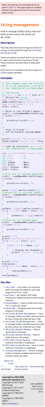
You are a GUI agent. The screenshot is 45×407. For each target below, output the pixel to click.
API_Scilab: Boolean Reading (18, 329)
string (23, 97)
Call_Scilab (10, 287)
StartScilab (10, 308)
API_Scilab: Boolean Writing (17, 334)
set (31, 146)
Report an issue (8, 362)
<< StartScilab (6, 368)
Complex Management (15, 350)
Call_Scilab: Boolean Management (20, 313)
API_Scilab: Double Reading (17, 340)
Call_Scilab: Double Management (20, 321)
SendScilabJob (11, 303)
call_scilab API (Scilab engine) (21, 368)
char (4, 100)
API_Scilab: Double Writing (17, 345)
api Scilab (12, 53)
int (4, 95)
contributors (12, 403)
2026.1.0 (12, 7)
